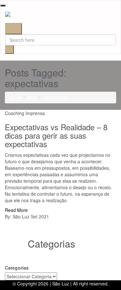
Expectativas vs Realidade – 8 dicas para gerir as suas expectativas (56, 135)
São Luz (21, 216)
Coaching (14, 113)
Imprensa (35, 113)
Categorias (17, 267)
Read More (16, 210)
